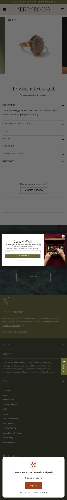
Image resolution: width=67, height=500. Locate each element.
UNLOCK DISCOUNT (23, 256)
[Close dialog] (63, 236)
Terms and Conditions (22, 260)
